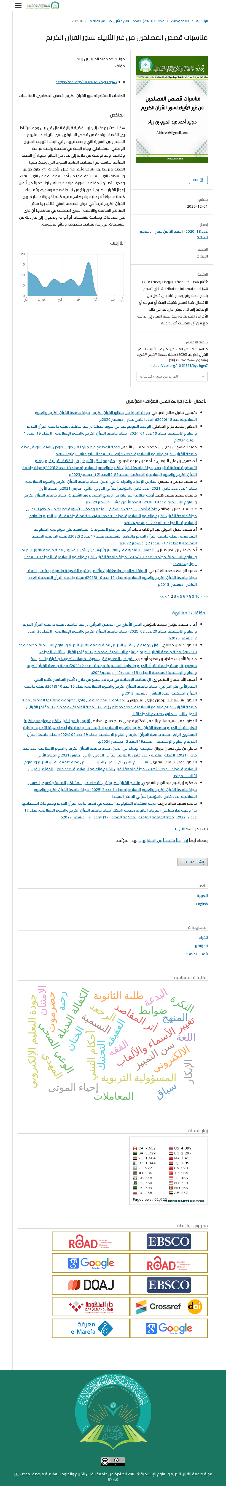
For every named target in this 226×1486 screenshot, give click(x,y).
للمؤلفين (200, 945)
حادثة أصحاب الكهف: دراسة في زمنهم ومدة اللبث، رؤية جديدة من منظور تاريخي (92, 508)
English (202, 903)
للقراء (203, 937)
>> (162, 596)
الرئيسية (202, 21)
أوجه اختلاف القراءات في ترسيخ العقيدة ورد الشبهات (111, 495)
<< (205, 596)
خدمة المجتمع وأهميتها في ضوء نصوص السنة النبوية (75, 447)
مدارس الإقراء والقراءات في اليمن (128, 481)
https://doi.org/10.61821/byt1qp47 (86, 81)
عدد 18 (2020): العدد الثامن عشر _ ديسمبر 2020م (127, 21)
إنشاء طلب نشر (192, 862)
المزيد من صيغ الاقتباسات (159, 376)
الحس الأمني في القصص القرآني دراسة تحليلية (104, 624)
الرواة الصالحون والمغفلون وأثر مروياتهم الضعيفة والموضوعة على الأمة (87, 570)
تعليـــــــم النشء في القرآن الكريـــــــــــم (115, 762)
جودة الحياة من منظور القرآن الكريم (121, 412)
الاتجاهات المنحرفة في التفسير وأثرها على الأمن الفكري (111, 550)
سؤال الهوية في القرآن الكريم (137, 645)
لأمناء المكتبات (196, 954)
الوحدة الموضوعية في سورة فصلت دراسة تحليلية (110, 426)
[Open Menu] (18, 5)
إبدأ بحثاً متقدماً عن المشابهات (163, 840)
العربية (202, 895)
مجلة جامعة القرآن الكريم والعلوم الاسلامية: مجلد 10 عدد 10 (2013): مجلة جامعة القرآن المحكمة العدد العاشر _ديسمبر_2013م (112, 581)
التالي (180, 829)
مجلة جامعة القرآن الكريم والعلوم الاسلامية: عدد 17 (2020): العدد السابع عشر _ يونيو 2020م (109, 450)
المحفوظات (180, 21)
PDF (196, 180)
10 (197, 596)
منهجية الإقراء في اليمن (132, 748)
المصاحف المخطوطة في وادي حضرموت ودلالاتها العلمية (79, 700)
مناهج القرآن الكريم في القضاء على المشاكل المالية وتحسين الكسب (84, 782)
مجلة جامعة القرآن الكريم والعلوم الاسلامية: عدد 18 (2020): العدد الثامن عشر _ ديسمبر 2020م (116, 416)
